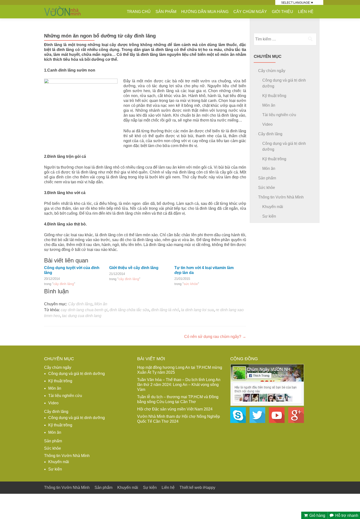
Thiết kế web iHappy (197, 487)
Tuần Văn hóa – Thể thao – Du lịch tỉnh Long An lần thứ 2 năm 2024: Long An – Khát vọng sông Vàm (178, 385)
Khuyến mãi (272, 207)
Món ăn (100, 304)
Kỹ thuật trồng (274, 96)
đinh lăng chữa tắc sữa (129, 310)
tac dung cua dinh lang (81, 316)
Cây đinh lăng (63, 284)
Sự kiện (269, 216)
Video (267, 124)
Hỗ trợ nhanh (346, 515)
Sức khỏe (191, 284)
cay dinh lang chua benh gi (84, 310)
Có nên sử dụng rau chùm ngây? (215, 336)
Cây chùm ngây (250, 12)
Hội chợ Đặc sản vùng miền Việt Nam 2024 (175, 409)
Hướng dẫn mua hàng (204, 12)
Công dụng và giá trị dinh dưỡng (76, 373)
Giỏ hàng (316, 515)
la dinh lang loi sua (197, 310)
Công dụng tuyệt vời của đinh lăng (71, 270)
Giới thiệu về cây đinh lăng (133, 268)
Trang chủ (139, 12)
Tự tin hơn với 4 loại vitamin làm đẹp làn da (204, 270)
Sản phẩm (166, 12)
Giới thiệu (282, 12)
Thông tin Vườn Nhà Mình (281, 197)
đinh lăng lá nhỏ (165, 310)
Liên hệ (305, 12)
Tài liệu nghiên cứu (279, 115)
